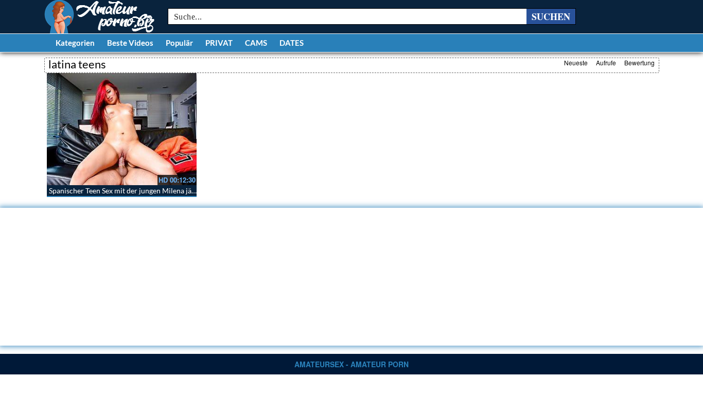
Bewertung (639, 62)
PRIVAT (219, 42)
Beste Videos (130, 42)
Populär (179, 42)
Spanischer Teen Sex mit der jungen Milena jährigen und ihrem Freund (160, 190)
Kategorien (75, 42)
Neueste (576, 62)
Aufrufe (606, 62)
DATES (291, 42)
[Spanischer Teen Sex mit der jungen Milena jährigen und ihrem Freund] (122, 129)
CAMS (256, 42)
